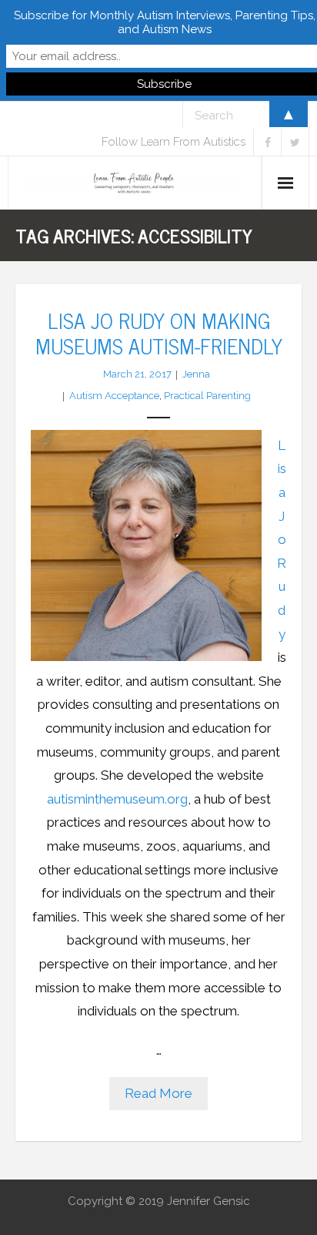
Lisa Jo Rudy (281, 540)
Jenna (196, 374)
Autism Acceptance (114, 395)
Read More (158, 1093)
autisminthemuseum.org (117, 799)
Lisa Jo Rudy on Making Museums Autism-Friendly (158, 332)
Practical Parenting (207, 395)
